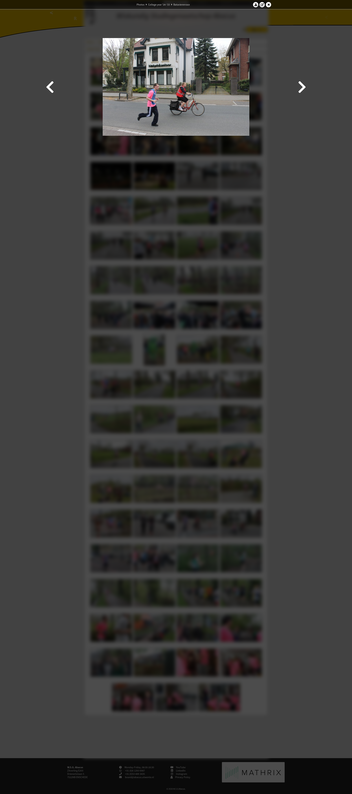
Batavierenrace (181, 4)
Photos (140, 4)
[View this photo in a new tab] (262, 4)
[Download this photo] (255, 4)
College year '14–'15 (159, 4)
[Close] (268, 4)
